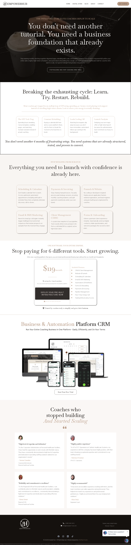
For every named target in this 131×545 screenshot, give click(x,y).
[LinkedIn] (68, 536)
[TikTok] (72, 536)
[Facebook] (58, 536)
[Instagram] (63, 536)
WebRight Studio (83, 540)
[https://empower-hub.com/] (15, 4)
